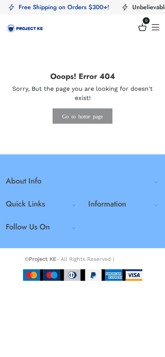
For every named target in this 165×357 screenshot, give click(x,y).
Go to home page (82, 116)
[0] (142, 28)
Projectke (128, 259)
